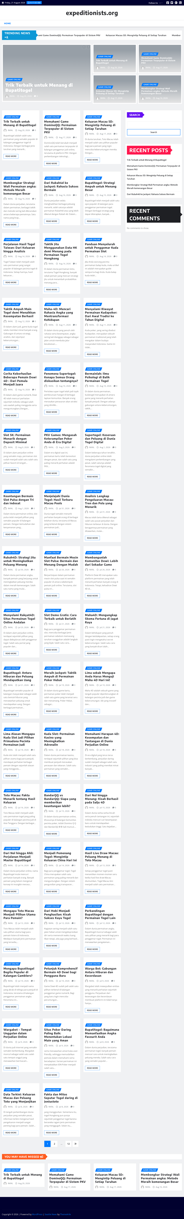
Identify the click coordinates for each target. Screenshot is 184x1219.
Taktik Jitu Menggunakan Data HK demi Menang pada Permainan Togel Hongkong (60, 251)
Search (134, 115)
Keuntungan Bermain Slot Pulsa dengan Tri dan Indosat (19, 499)
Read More (11, 156)
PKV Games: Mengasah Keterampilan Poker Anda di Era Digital (60, 438)
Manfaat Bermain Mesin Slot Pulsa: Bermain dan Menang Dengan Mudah (61, 561)
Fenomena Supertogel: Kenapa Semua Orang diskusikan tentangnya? (61, 377)
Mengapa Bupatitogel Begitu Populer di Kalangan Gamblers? (19, 972)
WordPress (37, 1214)
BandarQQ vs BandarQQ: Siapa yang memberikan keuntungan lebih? (60, 800)
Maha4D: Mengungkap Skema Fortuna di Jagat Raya (101, 618)
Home (7, 23)
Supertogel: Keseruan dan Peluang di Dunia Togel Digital (100, 438)
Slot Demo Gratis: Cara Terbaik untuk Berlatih (60, 616)
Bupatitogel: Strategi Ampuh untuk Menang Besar (101, 186)
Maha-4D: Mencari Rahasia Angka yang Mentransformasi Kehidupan (58, 314)
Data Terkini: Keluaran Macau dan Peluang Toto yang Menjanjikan (20, 1098)
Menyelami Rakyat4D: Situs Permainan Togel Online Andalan (19, 618)
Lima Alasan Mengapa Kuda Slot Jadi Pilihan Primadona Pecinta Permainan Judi (19, 739)
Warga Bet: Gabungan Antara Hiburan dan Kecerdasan (100, 972)
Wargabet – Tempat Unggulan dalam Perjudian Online (18, 1033)
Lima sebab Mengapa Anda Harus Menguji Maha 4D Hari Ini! (100, 676)
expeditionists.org (92, 12)
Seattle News (51, 1214)
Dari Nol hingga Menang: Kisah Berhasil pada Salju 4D (101, 798)
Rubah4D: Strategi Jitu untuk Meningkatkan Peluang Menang (20, 561)
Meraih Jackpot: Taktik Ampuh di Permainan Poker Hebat (60, 676)
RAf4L (12, 96)
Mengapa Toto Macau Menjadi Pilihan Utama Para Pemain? (20, 914)
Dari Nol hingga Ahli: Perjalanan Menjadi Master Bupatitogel (18, 856)
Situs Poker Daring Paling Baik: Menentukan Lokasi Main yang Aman (58, 1035)
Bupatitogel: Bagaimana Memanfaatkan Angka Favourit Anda (102, 1033)
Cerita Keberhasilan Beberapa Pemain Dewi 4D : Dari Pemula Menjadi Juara (20, 379)
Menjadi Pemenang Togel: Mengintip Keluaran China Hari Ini (60, 856)
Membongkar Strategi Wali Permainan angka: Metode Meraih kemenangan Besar (159, 91)
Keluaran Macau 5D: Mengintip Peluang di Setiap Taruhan (112, 92)
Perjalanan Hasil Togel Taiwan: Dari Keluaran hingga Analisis (19, 247)
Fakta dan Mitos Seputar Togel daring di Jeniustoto (61, 1098)
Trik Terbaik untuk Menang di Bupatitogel (111, 61)
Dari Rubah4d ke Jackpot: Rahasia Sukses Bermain (61, 186)
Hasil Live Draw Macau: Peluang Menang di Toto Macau (102, 856)
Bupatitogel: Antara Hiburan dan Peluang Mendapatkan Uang (18, 676)
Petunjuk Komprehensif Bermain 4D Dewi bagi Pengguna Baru (61, 972)
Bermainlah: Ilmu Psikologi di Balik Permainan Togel (97, 377)
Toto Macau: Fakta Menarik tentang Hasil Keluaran (19, 798)
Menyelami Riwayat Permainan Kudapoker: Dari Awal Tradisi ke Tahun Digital (101, 314)
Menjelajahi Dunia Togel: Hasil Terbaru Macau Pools (58, 499)
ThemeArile (65, 1214)
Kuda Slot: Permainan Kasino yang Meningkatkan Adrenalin (59, 739)
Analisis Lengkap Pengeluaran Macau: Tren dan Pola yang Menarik (99, 501)
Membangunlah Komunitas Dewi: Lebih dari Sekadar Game (101, 561)
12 (68, 1143)
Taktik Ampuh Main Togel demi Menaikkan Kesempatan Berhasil (20, 312)
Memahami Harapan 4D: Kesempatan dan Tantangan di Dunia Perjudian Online (102, 739)
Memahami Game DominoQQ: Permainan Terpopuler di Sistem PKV (41, 85)
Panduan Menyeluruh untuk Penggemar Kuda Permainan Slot (101, 247)
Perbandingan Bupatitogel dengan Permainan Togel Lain (100, 914)
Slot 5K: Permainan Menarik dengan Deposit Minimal (17, 438)
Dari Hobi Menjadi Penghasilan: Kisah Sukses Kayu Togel (57, 914)
